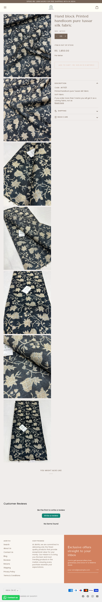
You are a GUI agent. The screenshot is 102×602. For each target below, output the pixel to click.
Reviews (7, 560)
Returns (7, 564)
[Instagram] (92, 596)
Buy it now (76, 74)
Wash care (62, 117)
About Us (7, 548)
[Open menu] (7, 7)
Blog (5, 556)
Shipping (61, 111)
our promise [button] (38, 541)
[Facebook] (83, 596)
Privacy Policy (9, 572)
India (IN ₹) (11, 590)
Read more (59, 103)
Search (6, 544)
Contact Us (8, 552)
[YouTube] (97, 596)
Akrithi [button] (7, 541)
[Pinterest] (88, 596)
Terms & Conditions (12, 575)
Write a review (51, 515)
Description (60, 83)
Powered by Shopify (28, 596)
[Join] (96, 570)
